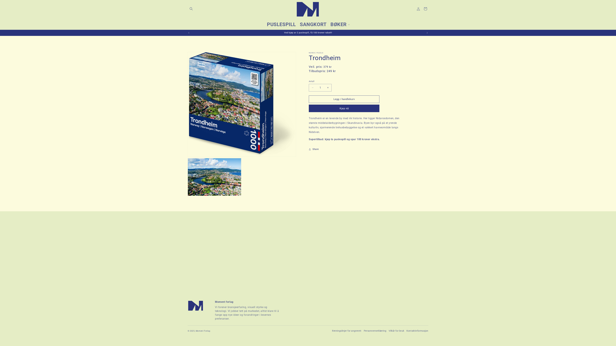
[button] (191, 8)
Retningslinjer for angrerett (346, 331)
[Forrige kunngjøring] (188, 33)
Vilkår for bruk (396, 331)
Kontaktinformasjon (417, 331)
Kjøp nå (344, 108)
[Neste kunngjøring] (427, 33)
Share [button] (315, 149)
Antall (311, 81)
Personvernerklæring (375, 331)
